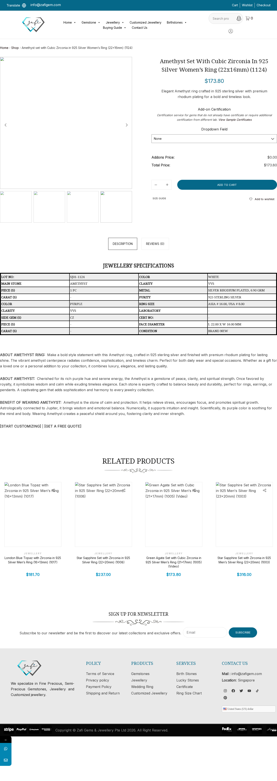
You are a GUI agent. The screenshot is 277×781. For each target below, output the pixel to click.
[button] (126, 125)
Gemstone (89, 22)
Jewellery (113, 22)
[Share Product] (53, 490)
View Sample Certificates (235, 119)
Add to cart (227, 184)
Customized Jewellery (145, 22)
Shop (15, 48)
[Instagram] (225, 690)
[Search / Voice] (239, 18)
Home (67, 22)
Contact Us (139, 27)
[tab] (122, 244)
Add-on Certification (214, 109)
